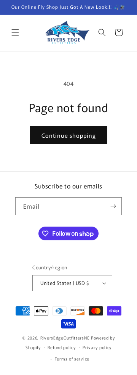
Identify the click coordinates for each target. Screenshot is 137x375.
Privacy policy (97, 347)
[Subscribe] (113, 206)
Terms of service (72, 359)
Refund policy (61, 347)
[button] (15, 32)
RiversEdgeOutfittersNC (65, 338)
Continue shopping (68, 135)
